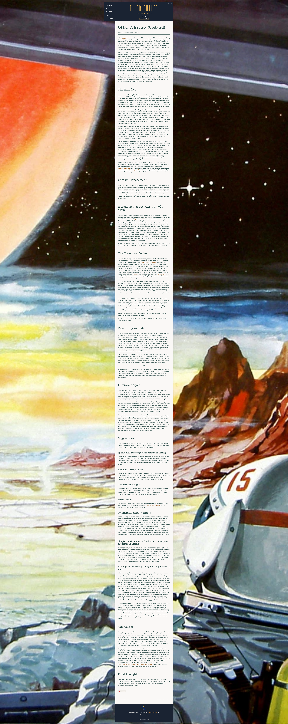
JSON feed (154, 712)
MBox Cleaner (162, 274)
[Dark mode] (171, 4)
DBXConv (135, 274)
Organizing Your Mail (132, 328)
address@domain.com (153, 505)
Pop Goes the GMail (139, 219)
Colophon (109, 18)
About (108, 15)
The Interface (127, 89)
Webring (151, 717)
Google (124, 38)
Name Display (125, 500)
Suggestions (126, 438)
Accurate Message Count (130, 469)
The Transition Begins (132, 253)
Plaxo (130, 197)
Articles (109, 5)
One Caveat (125, 626)
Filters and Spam (129, 385)
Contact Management (132, 180)
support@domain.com (124, 168)
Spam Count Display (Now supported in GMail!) (142, 453)
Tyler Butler (144, 8)
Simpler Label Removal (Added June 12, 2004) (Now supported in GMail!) (143, 542)
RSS (150, 712)
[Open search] (169, 4)
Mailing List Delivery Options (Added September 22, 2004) (144, 567)
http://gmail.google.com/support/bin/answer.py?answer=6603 (135, 664)
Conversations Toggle (129, 484)
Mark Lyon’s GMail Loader (149, 262)
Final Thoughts (128, 674)
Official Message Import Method (134, 513)
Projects (109, 11)
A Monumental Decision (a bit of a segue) (140, 208)
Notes (108, 8)
